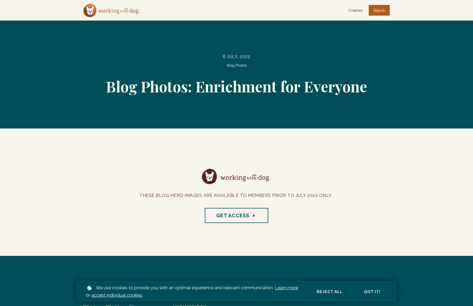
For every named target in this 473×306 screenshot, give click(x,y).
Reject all (330, 292)
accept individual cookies (116, 295)
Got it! (372, 292)
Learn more (286, 287)
